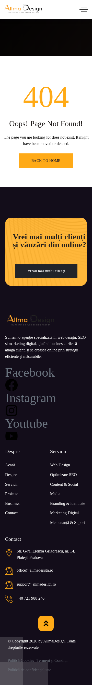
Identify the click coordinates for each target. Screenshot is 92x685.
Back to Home (46, 161)
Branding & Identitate (67, 503)
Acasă (10, 465)
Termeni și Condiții (52, 660)
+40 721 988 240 (30, 598)
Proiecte (11, 494)
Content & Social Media (64, 489)
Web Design (60, 465)
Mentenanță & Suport (67, 522)
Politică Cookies (21, 660)
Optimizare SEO (63, 474)
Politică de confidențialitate (29, 670)
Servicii (11, 484)
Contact (11, 513)
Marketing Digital (64, 513)
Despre (11, 474)
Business (12, 503)
